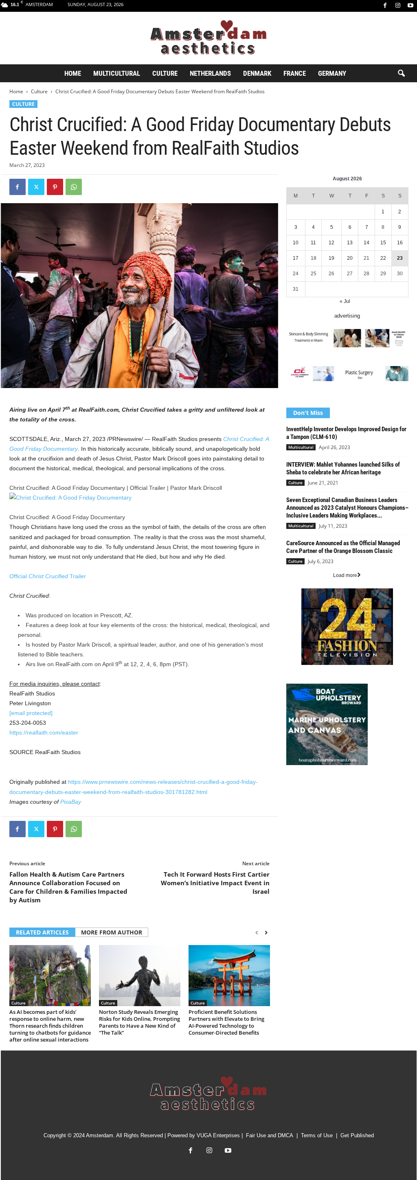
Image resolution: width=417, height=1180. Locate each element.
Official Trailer (47, 576)
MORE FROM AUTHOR (111, 932)
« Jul (345, 301)
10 (295, 243)
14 (366, 243)
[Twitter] (36, 187)
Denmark (257, 73)
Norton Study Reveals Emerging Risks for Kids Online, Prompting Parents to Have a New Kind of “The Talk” (139, 1022)
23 (400, 258)
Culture (165, 73)
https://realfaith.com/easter (43, 732)
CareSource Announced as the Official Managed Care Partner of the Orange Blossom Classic (343, 547)
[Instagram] (398, 6)
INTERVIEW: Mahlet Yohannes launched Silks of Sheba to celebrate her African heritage (343, 468)
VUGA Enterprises (218, 1135)
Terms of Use (317, 1135)
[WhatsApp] (74, 187)
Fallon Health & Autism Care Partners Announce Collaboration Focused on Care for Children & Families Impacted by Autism (68, 887)
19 (331, 258)
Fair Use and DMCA (269, 1135)
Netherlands (210, 73)
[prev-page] (257, 932)
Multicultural (116, 73)
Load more (345, 575)
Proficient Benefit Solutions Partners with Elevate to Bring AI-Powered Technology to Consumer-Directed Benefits (226, 1022)
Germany (332, 73)
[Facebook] (385, 6)
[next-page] (266, 932)
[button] (401, 74)
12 (331, 243)
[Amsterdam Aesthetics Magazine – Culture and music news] (208, 38)
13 (350, 243)
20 (350, 258)
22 (383, 258)
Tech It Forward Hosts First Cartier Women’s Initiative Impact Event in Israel (215, 882)
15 (383, 243)
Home (72, 73)
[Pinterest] (55, 187)
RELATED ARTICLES (42, 932)
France (294, 73)
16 (400, 243)
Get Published (357, 1135)
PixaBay (70, 801)
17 (295, 258)
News (292, 788)
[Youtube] (410, 6)
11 (313, 243)
